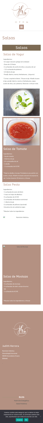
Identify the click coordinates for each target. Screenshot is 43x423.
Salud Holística (21, 404)
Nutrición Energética (21, 401)
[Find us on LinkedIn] (27, 22)
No (26, 420)
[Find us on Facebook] (19, 22)
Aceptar (19, 420)
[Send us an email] (16, 22)
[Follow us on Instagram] (23, 22)
